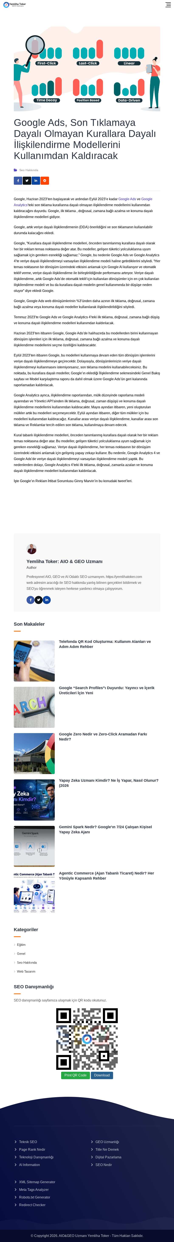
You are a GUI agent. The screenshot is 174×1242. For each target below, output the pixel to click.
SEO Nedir (103, 1165)
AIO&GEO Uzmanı (73, 1236)
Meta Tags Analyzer (34, 1189)
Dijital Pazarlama (108, 1157)
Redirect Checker (32, 1205)
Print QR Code (76, 1075)
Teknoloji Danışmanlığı (36, 1157)
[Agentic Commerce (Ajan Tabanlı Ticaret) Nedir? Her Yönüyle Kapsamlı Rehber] (34, 892)
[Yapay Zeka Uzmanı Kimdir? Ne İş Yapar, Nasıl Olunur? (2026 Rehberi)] (34, 799)
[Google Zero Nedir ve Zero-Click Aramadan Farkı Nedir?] (34, 753)
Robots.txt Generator (34, 1197)
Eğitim (21, 944)
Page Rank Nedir (32, 1149)
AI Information (29, 1165)
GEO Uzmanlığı (107, 1142)
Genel (21, 953)
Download (102, 1075)
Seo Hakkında (28, 170)
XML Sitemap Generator (37, 1182)
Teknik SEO (28, 1142)
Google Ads (127, 199)
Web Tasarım (26, 971)
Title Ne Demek (107, 1149)
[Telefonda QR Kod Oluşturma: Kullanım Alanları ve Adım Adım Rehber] (34, 661)
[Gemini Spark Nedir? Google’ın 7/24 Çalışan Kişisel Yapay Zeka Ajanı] (34, 846)
